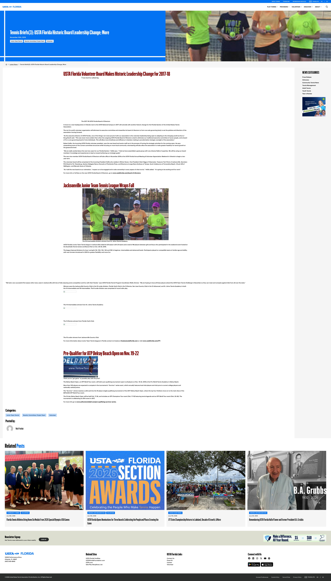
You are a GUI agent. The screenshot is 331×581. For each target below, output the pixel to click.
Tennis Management (309, 85)
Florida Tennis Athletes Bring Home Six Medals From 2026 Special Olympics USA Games (38, 519)
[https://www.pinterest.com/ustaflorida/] (269, 558)
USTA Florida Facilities (93, 558)
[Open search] (327, 7)
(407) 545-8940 (10, 561)
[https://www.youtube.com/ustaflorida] (265, 558)
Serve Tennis (276, 1)
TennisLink (286, 1)
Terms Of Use (286, 577)
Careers (169, 562)
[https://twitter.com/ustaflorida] (261, 558)
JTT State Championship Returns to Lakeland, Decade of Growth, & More (194, 519)
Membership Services (299, 1)
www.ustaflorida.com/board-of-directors (127, 173)
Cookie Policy (275, 577)
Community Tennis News (310, 82)
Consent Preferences (262, 577)
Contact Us (170, 558)
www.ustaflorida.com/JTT (151, 341)
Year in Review (307, 93)
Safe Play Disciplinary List (94, 564)
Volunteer (170, 564)
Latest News (14, 64)
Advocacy (305, 80)
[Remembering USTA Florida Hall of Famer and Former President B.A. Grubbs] (286, 480)
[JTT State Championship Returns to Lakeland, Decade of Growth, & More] (206, 480)
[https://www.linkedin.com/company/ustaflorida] (253, 558)
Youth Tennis (306, 91)
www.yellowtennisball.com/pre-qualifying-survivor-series (96, 402)
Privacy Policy (297, 577)
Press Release (306, 77)
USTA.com (89, 562)
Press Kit (170, 560)
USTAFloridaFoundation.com (95, 560)
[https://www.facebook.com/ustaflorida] (249, 558)
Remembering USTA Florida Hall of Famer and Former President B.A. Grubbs (276, 519)
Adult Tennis (306, 88)
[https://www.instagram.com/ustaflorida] (257, 558)
